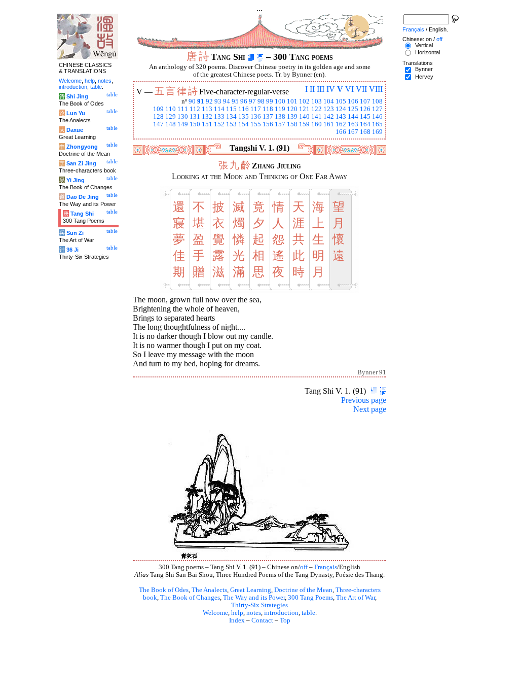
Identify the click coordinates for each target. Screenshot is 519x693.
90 (192, 101)
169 (377, 131)
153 (231, 124)
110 (170, 109)
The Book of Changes (190, 597)
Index (237, 620)
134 (231, 116)
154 (243, 124)
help (237, 612)
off (304, 567)
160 (316, 124)
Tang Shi (82, 214)
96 (243, 101)
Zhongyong (82, 147)
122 (316, 109)
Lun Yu (75, 113)
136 (255, 116)
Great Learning (250, 590)
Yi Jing (75, 180)
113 (207, 109)
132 (207, 116)
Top (285, 620)
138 (280, 116)
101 (292, 101)
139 (292, 116)
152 (219, 124)
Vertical (424, 45)
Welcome (215, 612)
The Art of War (355, 597)
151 (207, 124)
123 (328, 109)
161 (328, 124)
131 (195, 116)
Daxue (74, 130)
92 (209, 101)
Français (325, 567)
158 (292, 124)
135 (243, 116)
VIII (376, 89)
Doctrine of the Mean (303, 590)
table (308, 612)
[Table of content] (260, 57)
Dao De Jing (82, 197)
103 (316, 101)
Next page (369, 409)
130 (182, 116)
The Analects (209, 590)
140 (304, 116)
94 (226, 101)
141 (316, 116)
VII (361, 89)
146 (377, 116)
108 (377, 101)
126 (365, 109)
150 (195, 124)
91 (200, 101)
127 (377, 109)
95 (235, 101)
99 (269, 101)
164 (365, 124)
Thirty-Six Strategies (259, 605)
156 (268, 124)
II (312, 89)
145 (365, 116)
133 (219, 116)
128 (158, 116)
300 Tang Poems (310, 597)
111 (182, 109)
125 (353, 109)
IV (330, 89)
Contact (262, 620)
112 (195, 109)
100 (280, 101)
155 (255, 124)
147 (158, 124)
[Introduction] (251, 57)
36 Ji (72, 250)
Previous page (363, 400)
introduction (281, 612)
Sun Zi (75, 233)
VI (349, 89)
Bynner (424, 69)
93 (217, 101)
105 (341, 101)
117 (255, 109)
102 (304, 101)
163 (353, 124)
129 (170, 116)
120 (292, 109)
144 (353, 116)
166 (341, 131)
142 (328, 116)
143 (341, 116)
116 (243, 109)
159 (304, 124)
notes (253, 612)
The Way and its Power (254, 597)
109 (158, 109)
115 (231, 109)
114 (219, 109)
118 (268, 109)
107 (365, 101)
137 (268, 116)
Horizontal (427, 52)
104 (328, 101)
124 (341, 109)
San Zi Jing (81, 163)
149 (182, 124)
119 (280, 109)
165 (377, 124)
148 (170, 124)
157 (280, 124)
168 (365, 131)
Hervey (424, 77)
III (320, 89)
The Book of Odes (164, 590)
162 (341, 124)
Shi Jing (77, 96)
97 (252, 101)
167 (353, 131)
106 (353, 101)
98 (261, 101)
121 (304, 109)
